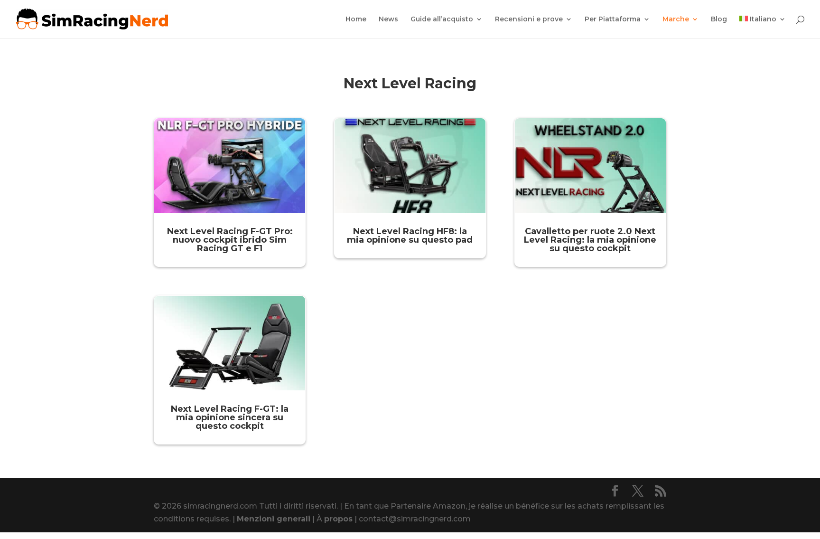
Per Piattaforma (613, 19)
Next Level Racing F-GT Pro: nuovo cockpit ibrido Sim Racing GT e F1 (230, 240)
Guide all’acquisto (441, 19)
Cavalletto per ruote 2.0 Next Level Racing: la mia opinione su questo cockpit (590, 240)
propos (338, 518)
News (388, 19)
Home (355, 19)
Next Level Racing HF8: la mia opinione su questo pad (410, 235)
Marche (675, 19)
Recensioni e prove (529, 19)
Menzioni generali (273, 518)
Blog (719, 19)
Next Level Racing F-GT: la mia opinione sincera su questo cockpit (230, 417)
